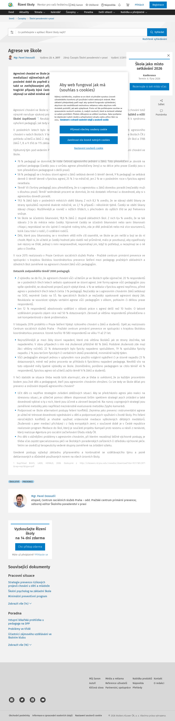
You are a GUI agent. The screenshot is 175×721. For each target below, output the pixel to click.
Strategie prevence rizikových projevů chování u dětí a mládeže (29, 584)
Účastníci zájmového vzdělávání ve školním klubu (30, 636)
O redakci (159, 683)
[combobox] (87, 32)
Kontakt (158, 678)
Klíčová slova (96, 687)
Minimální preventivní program (27, 596)
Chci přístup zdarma (30, 546)
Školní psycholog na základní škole (29, 591)
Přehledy (137, 687)
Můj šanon (94, 678)
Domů (11, 18)
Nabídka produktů (142, 678)
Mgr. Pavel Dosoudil (24, 57)
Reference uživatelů (116, 683)
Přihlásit (139, 4)
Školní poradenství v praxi (42, 18)
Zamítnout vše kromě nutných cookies (89, 140)
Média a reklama (114, 678)
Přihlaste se (41, 554)
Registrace (158, 4)
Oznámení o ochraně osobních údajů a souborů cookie (84, 120)
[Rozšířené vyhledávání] (12, 32)
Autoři (92, 683)
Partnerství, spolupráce (118, 687)
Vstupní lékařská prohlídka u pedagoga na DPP (26, 621)
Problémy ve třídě (19, 628)
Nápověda (110, 5)
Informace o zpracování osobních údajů (52, 715)
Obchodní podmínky (19, 715)
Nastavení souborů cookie (88, 715)
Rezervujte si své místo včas (149, 86)
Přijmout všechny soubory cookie (88, 129)
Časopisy (22, 18)
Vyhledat (159, 32)
